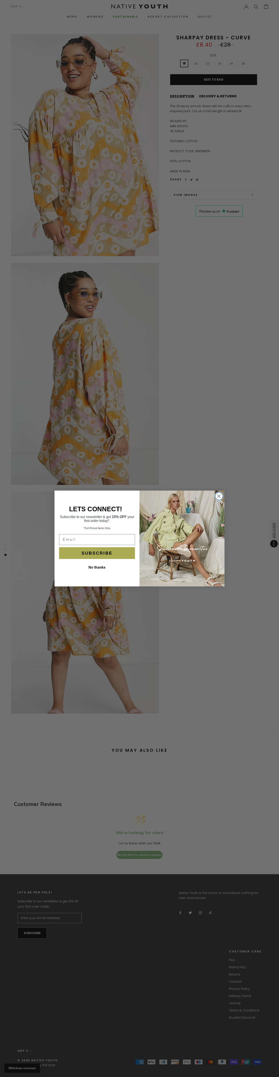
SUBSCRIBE (97, 553)
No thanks (96, 567)
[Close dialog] (219, 496)
